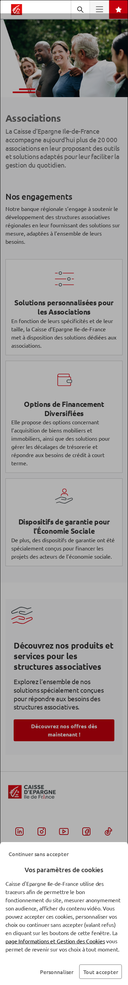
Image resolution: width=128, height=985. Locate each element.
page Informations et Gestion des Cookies (55, 940)
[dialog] (64, 492)
